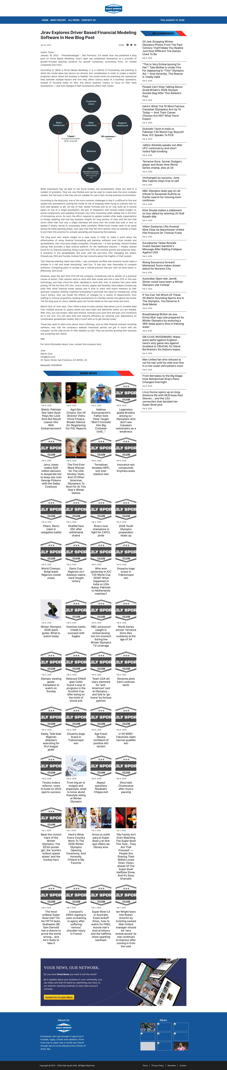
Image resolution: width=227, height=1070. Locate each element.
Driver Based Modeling (62, 58)
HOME (45, 20)
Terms (145, 1065)
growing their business (125, 330)
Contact (182, 1065)
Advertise (171, 1065)
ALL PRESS (73, 20)
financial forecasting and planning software (88, 240)
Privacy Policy (158, 1065)
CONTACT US (88, 20)
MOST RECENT (58, 20)
